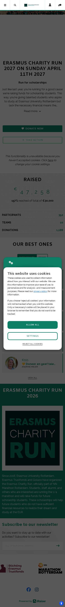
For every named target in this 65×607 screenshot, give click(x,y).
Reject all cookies (32, 344)
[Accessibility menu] (61, 603)
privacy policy (40, 291)
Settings (32, 336)
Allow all (32, 324)
